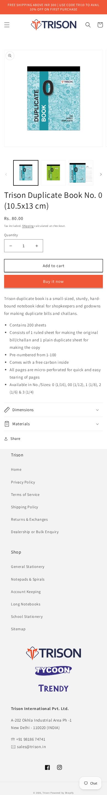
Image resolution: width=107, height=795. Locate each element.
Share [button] (15, 438)
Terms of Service (25, 494)
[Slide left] (6, 174)
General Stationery (27, 566)
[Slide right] (101, 174)
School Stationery (27, 616)
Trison (46, 792)
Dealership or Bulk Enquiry (35, 531)
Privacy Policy (23, 482)
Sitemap (18, 628)
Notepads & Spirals (28, 579)
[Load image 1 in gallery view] (25, 172)
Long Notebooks (25, 604)
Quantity (11, 235)
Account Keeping (26, 591)
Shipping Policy (24, 506)
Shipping (28, 226)
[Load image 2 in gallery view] (53, 172)
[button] (7, 25)
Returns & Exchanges (29, 519)
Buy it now (53, 281)
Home (16, 469)
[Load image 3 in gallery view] (81, 172)
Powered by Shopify (62, 792)
